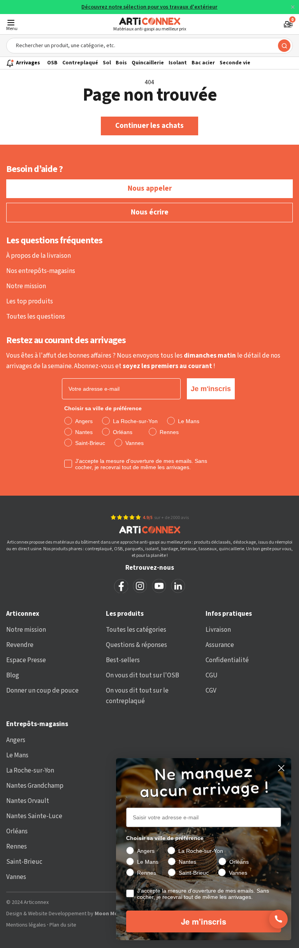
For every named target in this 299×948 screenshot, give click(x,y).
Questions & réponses (136, 645)
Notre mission (26, 286)
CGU (212, 675)
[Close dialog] (281, 768)
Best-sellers (123, 660)
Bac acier (203, 63)
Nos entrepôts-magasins (40, 271)
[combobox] (149, 45)
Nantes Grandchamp (34, 785)
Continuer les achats (149, 125)
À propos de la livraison (38, 255)
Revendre (19, 645)
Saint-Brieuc (24, 861)
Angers (15, 740)
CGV (211, 690)
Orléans (17, 831)
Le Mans (17, 755)
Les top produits (29, 301)
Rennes (16, 846)
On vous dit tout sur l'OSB (142, 675)
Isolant (178, 63)
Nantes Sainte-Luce (34, 816)
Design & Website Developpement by (85, 914)
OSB (52, 63)
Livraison (218, 629)
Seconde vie (235, 63)
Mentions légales (26, 925)
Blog (12, 675)
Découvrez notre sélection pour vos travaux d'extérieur (149, 7)
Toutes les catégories (136, 629)
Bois (121, 63)
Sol (107, 63)
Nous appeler (150, 188)
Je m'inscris (211, 389)
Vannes (16, 877)
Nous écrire (150, 212)
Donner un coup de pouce (42, 690)
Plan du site (62, 925)
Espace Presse (26, 660)
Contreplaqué (80, 63)
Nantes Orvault (27, 801)
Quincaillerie (148, 63)
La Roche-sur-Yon (30, 770)
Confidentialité (227, 660)
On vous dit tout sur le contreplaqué (137, 696)
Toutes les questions (35, 316)
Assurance (220, 645)
